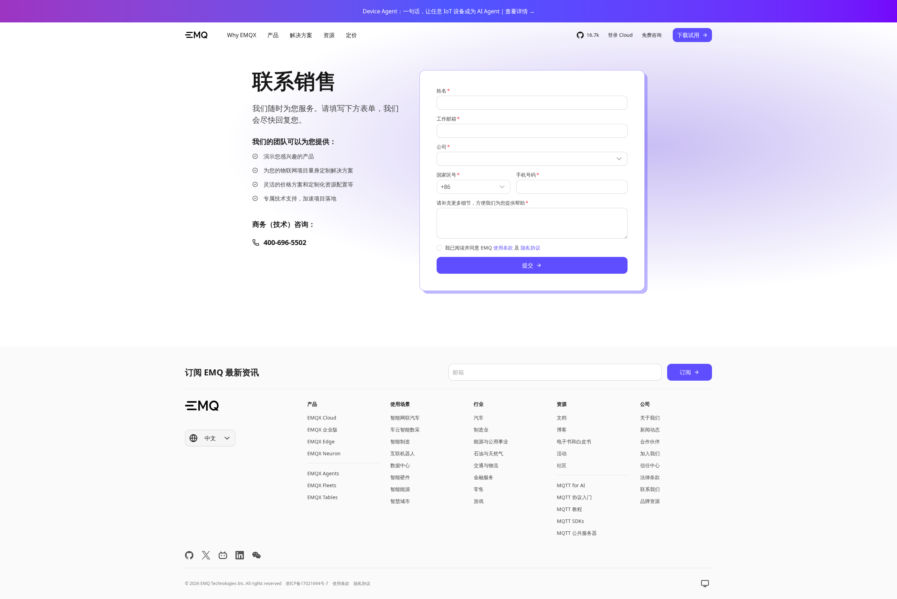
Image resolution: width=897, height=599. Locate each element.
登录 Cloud (620, 35)
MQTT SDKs (570, 521)
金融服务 (483, 477)
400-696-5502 (284, 242)
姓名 (441, 90)
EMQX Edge (321, 441)
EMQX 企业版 (322, 429)
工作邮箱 (446, 118)
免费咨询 (652, 35)
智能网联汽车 (405, 417)
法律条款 (650, 477)
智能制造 (400, 441)
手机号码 (526, 174)
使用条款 (503, 247)
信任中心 (650, 465)
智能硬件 (400, 477)
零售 (479, 489)
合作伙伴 (650, 441)
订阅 (685, 372)
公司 (441, 146)
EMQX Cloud (321, 417)
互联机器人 (402, 453)
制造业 (481, 429)
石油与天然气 (488, 453)
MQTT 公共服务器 (577, 533)
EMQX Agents (323, 473)
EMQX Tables (322, 497)
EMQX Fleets (321, 485)
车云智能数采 (405, 429)
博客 (562, 429)
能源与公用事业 (491, 441)
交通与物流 (486, 465)
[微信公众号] (256, 555)
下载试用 (688, 35)
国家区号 (446, 174)
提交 (527, 265)
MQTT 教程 (569, 509)
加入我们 (650, 453)
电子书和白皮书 (574, 441)
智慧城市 (400, 501)
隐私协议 (530, 247)
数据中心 (400, 465)
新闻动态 (650, 429)
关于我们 (650, 417)
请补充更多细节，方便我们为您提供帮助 (481, 202)
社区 (562, 465)
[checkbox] (439, 248)
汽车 (479, 417)
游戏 (479, 501)
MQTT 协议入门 (574, 497)
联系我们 (650, 489)
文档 (562, 417)
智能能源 (400, 489)
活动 (562, 453)
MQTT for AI (571, 485)
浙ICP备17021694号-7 (307, 583)
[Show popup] (532, 159)
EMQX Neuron (324, 453)
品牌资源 (650, 501)
